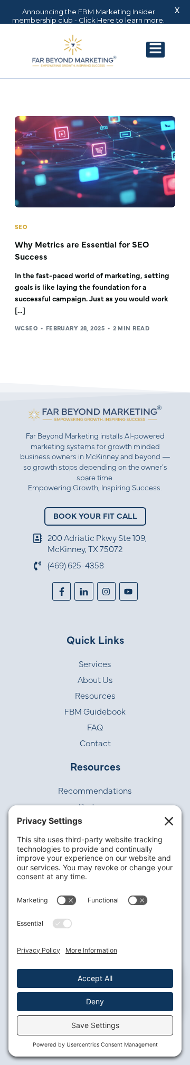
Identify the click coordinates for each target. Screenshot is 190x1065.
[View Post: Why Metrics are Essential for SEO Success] (95, 161)
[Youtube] (128, 591)
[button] (155, 50)
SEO (21, 227)
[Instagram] (106, 591)
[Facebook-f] (61, 591)
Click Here (97, 20)
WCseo (26, 328)
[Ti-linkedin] (83, 591)
